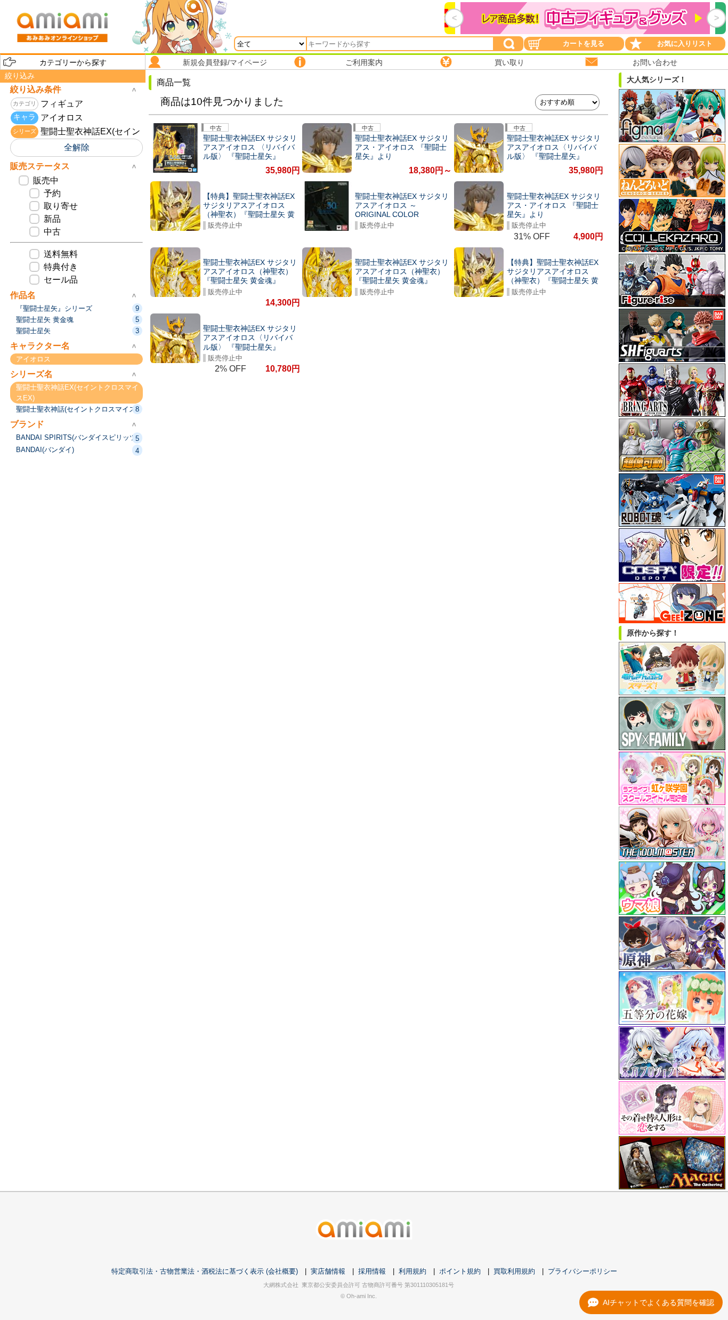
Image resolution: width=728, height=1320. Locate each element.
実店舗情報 (328, 1271)
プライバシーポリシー (582, 1271)
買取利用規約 (514, 1271)
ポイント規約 (460, 1271)
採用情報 (372, 1271)
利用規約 (412, 1271)
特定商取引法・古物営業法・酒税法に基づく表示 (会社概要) (204, 1271)
